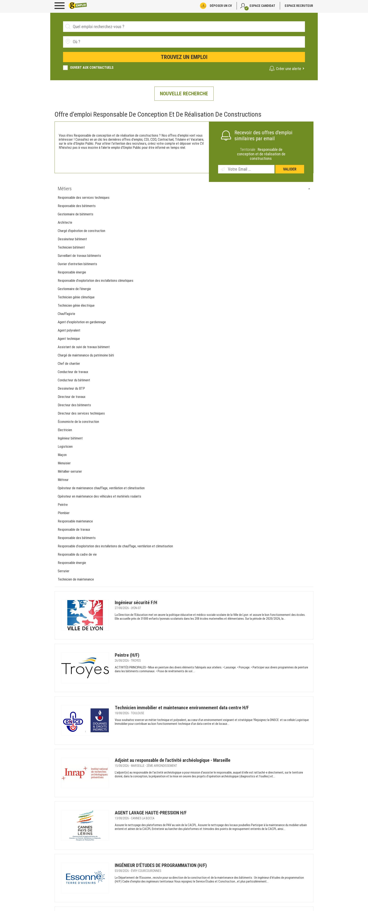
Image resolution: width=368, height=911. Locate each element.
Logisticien (65, 447)
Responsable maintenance (75, 521)
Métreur (63, 480)
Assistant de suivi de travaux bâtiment (84, 347)
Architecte (65, 222)
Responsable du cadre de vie (77, 554)
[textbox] (97, 41)
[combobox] (184, 42)
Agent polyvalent (69, 330)
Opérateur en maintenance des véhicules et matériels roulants (100, 496)
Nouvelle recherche (184, 94)
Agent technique (69, 339)
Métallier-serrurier (70, 471)
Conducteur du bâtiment (74, 380)
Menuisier (64, 463)
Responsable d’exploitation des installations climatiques (95, 281)
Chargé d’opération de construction (81, 231)
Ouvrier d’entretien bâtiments (77, 264)
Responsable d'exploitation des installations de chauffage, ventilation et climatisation (116, 546)
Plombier (64, 513)
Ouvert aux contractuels (92, 68)
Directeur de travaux (71, 397)
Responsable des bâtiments (77, 206)
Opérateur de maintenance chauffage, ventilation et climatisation (101, 488)
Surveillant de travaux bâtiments (79, 256)
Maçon (62, 455)
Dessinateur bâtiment (72, 239)
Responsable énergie (72, 272)
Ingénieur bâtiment (70, 438)
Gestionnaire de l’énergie (74, 289)
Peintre (63, 505)
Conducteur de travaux (73, 372)
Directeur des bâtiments (74, 405)
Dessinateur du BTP (71, 388)
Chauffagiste (66, 314)
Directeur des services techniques (81, 413)
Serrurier (63, 571)
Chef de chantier (69, 364)
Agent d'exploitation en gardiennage (82, 322)
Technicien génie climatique (76, 297)
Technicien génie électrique (76, 305)
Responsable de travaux (74, 530)
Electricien (65, 430)
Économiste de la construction (78, 422)
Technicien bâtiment (71, 247)
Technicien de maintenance (76, 579)
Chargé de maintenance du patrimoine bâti (86, 355)
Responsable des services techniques (83, 198)
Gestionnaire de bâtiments (75, 214)
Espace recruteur (299, 6)
